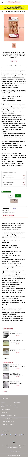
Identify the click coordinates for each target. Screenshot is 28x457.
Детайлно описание (8, 215)
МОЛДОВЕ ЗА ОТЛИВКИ (5, 12)
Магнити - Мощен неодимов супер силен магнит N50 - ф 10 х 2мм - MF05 (17, 365)
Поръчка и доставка (5, 409)
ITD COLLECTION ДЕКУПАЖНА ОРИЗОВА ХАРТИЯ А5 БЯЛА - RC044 (16, 382)
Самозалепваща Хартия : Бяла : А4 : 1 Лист (17, 349)
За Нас (15, 405)
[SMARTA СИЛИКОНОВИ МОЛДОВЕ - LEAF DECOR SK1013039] (14, 41)
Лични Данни (17, 402)
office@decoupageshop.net (12, 418)
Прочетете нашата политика (14, 447)
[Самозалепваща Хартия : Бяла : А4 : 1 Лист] (6, 351)
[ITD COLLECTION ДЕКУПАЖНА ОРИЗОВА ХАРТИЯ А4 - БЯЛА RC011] (6, 376)
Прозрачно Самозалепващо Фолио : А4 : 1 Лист (16, 341)
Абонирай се (7, 358)
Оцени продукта (6, 210)
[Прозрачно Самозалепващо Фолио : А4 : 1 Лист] (6, 343)
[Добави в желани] (24, 191)
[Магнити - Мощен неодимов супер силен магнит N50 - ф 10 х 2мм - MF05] (6, 367)
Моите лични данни (14, 451)
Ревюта (4, 219)
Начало (2, 11)
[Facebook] (2, 427)
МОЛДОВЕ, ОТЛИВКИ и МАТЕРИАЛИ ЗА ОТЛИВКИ (15, 11)
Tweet (14, 208)
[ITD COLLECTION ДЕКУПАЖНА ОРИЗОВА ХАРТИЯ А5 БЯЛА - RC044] (6, 384)
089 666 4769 (10, 424)
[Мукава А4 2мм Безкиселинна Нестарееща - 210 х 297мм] (6, 334)
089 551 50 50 (10, 421)
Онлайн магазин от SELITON (14, 455)
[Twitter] (6, 427)
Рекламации (4, 412)
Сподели (6, 208)
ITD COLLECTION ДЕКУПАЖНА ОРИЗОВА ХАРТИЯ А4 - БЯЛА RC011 (16, 374)
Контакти (16, 408)
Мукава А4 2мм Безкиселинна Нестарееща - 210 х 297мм (17, 332)
